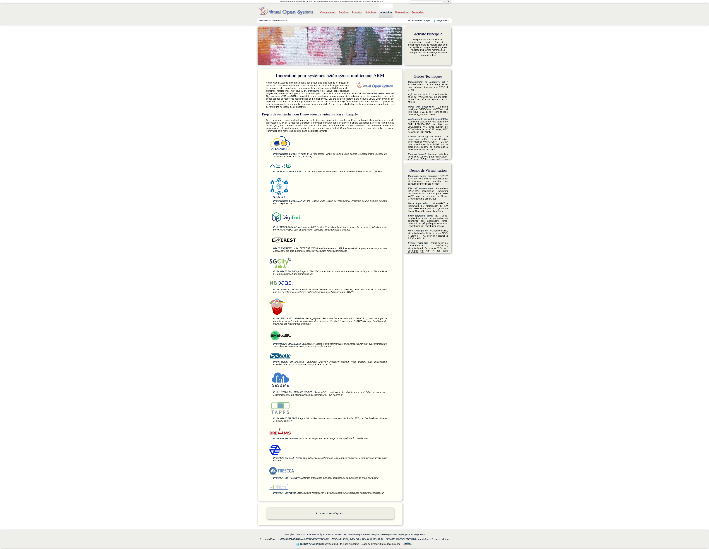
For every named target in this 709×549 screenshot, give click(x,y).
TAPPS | (409, 539)
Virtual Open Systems (352, 125)
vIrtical (445, 539)
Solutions (370, 12)
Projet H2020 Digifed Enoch (287, 227)
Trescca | (436, 539)
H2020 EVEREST (282, 248)
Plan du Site (411, 534)
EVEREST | (316, 539)
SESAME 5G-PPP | (395, 539)
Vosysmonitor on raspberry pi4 (426, 82)
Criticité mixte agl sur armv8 (424, 136)
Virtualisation (327, 12)
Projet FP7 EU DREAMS (285, 438)
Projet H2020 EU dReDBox (288, 318)
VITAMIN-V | (286, 539)
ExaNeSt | (368, 539)
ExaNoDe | (380, 539)
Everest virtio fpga (418, 243)
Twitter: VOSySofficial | (311, 544)
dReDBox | (357, 539)
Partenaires (401, 12)
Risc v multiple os (418, 230)
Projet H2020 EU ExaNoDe (288, 362)
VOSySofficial (442, 21)
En (409, 21)
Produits (357, 12)
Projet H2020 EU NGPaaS (287, 289)
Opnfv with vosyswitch (421, 106)
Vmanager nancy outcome (422, 176)
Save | (427, 539)
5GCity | (346, 539)
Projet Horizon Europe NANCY (289, 201)
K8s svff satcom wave (420, 188)
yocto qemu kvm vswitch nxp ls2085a (428, 119)
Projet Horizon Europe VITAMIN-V (291, 154)
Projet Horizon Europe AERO (288, 171)
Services (344, 12)
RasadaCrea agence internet (375, 534)
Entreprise (417, 12)
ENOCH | (327, 539)
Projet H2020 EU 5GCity (286, 271)
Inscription (417, 21)
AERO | (296, 539)
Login (427, 21)
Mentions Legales (397, 534)
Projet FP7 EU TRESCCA (286, 478)
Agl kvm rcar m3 (417, 94)
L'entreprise (314, 91)
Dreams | (419, 539)
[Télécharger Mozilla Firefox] (407, 544)
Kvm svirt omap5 (417, 154)
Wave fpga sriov (418, 203)
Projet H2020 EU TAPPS (286, 418)
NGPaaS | (337, 539)
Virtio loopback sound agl (423, 215)
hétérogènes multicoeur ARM (288, 47)
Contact (421, 534)
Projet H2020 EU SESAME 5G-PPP (292, 392)
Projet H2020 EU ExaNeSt (287, 344)
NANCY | (305, 539)
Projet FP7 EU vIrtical (284, 493)
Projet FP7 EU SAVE (283, 458)
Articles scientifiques (329, 513)
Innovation (386, 12)
